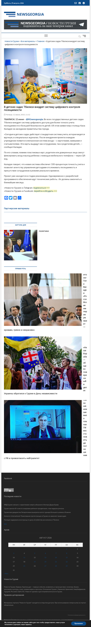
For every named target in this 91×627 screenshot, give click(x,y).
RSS (5, 524)
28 (56, 566)
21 (56, 562)
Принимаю (78, 623)
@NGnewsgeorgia (34, 119)
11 (24, 557)
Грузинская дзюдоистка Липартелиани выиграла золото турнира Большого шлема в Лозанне (37, 512)
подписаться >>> (41, 188)
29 (67, 566)
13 (45, 557)
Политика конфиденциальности (76, 615)
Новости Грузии (10, 620)
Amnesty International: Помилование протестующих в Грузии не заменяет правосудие (35, 516)
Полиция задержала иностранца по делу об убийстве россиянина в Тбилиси (31, 520)
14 (56, 557)
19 (35, 562)
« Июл (6, 573)
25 (24, 566)
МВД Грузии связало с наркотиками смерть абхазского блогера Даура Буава (31, 505)
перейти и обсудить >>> (45, 191)
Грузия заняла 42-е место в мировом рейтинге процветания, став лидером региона (34, 508)
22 (67, 562)
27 (45, 566)
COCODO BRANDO (67, 620)
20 (45, 562)
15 (67, 557)
